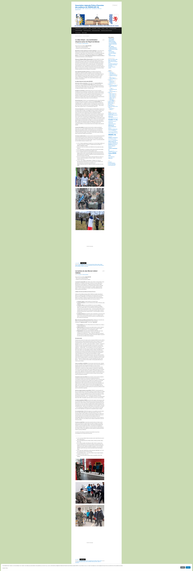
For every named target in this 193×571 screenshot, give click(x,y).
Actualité (109, 79)
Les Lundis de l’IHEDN (113, 28)
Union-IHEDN (94, 28)
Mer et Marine (111, 46)
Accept (188, 567)
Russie (115, 143)
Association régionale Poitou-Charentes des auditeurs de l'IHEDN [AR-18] (89, 6)
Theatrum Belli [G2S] (113, 43)
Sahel (115, 144)
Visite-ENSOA (77, 559)
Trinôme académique (81, 265)
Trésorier (111, 151)
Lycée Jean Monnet (78, 266)
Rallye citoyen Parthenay (112, 60)
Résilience (111, 144)
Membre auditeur (97, 264)
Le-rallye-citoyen (77, 263)
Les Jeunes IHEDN (112, 42)
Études (107, 28)
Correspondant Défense (113, 85)
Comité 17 (113, 120)
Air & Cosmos (111, 51)
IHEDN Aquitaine (112, 41)
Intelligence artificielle (113, 137)
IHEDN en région (112, 97)
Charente (115, 114)
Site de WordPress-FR (111, 165)
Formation (114, 130)
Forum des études (111, 131)
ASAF (110, 45)
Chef (77, 561)
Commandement (80, 561)
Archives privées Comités (96, 30)
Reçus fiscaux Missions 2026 (112, 59)
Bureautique (111, 108)
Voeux (110, 158)
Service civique (111, 145)
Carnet (110, 115)
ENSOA (84, 561)
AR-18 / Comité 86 (112, 96)
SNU (111, 88)
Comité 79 (110, 121)
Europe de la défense (112, 129)
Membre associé (110, 102)
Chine (110, 116)
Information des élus (113, 74)
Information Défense (92, 264)
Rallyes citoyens (99, 560)
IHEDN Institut (111, 38)
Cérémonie (111, 72)
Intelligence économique (113, 75)
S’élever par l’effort (94, 561)
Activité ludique (81, 264)
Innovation (110, 136)
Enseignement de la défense (93, 560)
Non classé (110, 104)
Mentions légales (84, 32)
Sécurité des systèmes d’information (106, 30)
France (115, 131)
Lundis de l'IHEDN (111, 101)
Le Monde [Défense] (112, 47)
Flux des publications (111, 163)
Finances (110, 130)
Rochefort (110, 143)
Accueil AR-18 (85, 28)
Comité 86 (114, 121)
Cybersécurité (111, 123)
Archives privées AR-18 (87, 30)
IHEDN (90, 28)
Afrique (110, 113)
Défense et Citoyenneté (113, 86)
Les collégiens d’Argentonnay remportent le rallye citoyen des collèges (113, 64)
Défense (111, 125)
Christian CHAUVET (85, 43)
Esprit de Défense (101, 265)
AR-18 (115, 113)
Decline (182, 567)
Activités (99, 28)
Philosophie (115, 140)
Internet (111, 109)
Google (113, 132)
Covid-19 (110, 122)
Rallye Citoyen (112, 141)
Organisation (110, 140)
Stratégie (110, 147)
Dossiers (103, 28)
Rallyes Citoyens (111, 105)
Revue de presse (77, 32)
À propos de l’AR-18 (78, 28)
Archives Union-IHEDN (78, 30)
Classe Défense (112, 73)
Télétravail (115, 151)
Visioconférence (111, 156)
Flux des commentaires (112, 164)
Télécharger (83, 263)
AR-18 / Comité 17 (112, 94)
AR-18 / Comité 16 (86, 264)
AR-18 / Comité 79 (112, 95)
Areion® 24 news (112, 55)
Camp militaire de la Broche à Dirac (93, 265)
